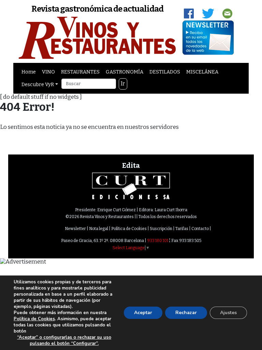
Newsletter (75, 228)
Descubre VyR (37, 84)
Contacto (200, 228)
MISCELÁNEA (202, 72)
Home (28, 72)
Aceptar (143, 312)
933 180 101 (157, 240)
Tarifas (181, 228)
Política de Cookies (129, 228)
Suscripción (161, 228)
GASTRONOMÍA (124, 72)
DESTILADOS (164, 72)
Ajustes (228, 312)
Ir (123, 83)
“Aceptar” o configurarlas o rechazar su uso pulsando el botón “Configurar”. (64, 340)
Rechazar (186, 312)
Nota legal (98, 228)
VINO (48, 72)
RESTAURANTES (80, 72)
